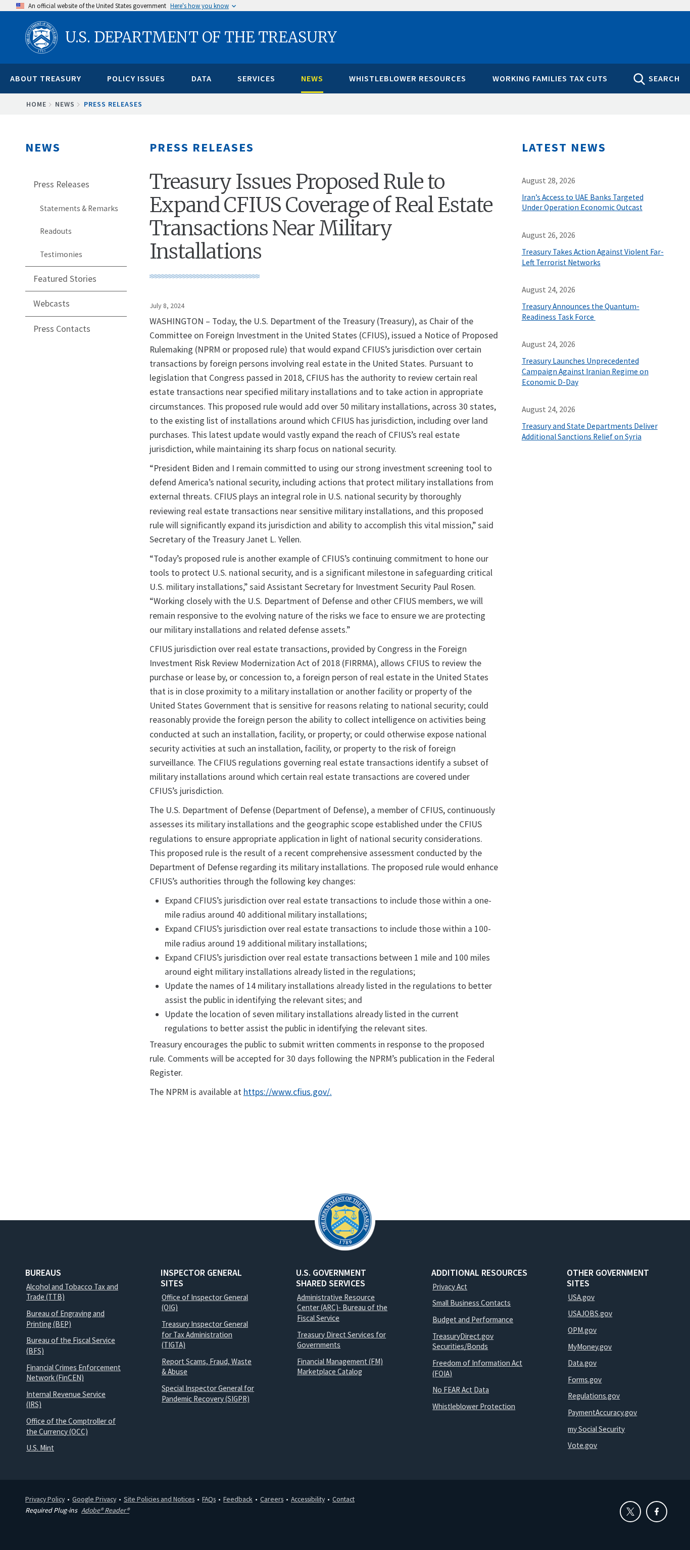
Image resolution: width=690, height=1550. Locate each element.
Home (36, 104)
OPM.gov (582, 1330)
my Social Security (596, 1429)
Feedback (238, 1499)
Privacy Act (449, 1286)
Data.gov (582, 1363)
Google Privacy (94, 1499)
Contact (343, 1499)
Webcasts (51, 303)
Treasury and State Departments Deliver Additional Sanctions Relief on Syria (590, 431)
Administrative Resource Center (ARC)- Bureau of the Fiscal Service (342, 1307)
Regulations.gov (594, 1396)
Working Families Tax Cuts (550, 78)
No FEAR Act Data (460, 1389)
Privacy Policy (45, 1499)
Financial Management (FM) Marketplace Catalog (340, 1367)
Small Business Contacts (471, 1303)
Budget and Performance (472, 1319)
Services (256, 78)
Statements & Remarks (79, 208)
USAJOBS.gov (590, 1313)
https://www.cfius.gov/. (287, 1091)
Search (664, 78)
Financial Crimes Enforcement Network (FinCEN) (73, 1373)
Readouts (56, 231)
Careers (271, 1499)
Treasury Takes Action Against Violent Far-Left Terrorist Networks (593, 257)
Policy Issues (136, 78)
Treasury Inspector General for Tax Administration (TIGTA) (205, 1334)
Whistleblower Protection (473, 1406)
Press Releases (113, 104)
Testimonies (61, 254)
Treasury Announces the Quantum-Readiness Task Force (580, 312)
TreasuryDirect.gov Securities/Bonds (463, 1341)
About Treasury (45, 78)
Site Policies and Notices (159, 1499)
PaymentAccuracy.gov (602, 1412)
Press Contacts (61, 328)
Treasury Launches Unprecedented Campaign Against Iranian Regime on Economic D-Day (585, 371)
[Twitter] (630, 1511)
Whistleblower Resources (407, 78)
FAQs (209, 1499)
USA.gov (581, 1297)
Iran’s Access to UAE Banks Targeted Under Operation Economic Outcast (583, 202)
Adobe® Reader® (105, 1510)
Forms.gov (585, 1379)
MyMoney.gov (590, 1347)
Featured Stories (64, 278)
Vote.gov (582, 1445)
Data (201, 78)
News (312, 78)
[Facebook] (656, 1511)
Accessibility (308, 1499)
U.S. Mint (40, 1448)
